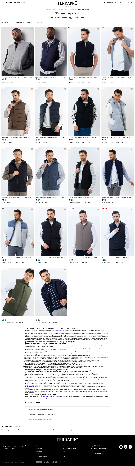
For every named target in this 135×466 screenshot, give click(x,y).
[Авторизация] (131, 2)
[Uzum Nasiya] (55, 462)
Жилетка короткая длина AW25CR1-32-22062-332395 (116, 137)
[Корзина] (128, 2)
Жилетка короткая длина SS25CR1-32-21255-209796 (116, 257)
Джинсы (73, 430)
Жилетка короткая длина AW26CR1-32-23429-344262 (17, 77)
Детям (23, 2)
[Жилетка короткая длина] (17, 51)
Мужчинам (9, 2)
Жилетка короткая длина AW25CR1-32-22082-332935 (16, 137)
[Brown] (3, 139)
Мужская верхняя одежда (8, 430)
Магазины (39, 451)
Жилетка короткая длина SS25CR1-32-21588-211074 (16, 318)
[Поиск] (121, 2)
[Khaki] (3, 320)
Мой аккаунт (39, 454)
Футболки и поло (46, 430)
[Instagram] (121, 447)
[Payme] (39, 462)
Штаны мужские (64, 430)
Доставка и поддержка (69, 448)
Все (52, 17)
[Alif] (62, 462)
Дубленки (64, 17)
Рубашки (55, 430)
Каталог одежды (68, 9)
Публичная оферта (41, 456)
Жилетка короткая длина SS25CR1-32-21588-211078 (49, 318)
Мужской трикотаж (34, 430)
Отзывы (65, 454)
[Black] (70, 139)
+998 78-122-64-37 (108, 2)
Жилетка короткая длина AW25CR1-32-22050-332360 (50, 257)
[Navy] (5, 79)
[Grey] (3, 79)
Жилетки (70, 17)
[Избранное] (124, 2)
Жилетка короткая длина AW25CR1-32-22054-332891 (49, 197)
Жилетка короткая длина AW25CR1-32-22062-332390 (83, 137)
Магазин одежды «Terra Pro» (54, 9)
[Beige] (70, 260)
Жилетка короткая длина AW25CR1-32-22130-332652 (116, 77)
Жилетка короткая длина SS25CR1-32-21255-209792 (83, 257)
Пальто (82, 17)
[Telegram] (125, 447)
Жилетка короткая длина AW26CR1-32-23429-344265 (50, 77)
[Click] (47, 462)
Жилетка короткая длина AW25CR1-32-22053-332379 (83, 197)
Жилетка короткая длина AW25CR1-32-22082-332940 (50, 137)
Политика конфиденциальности (72, 446)
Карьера (38, 446)
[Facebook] (130, 447)
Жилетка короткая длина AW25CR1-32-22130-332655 (83, 77)
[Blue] (72, 139)
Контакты (39, 448)
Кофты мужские (22, 430)
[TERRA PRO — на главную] (67, 4)
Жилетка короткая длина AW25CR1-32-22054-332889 (16, 197)
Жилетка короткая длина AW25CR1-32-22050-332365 (17, 257)
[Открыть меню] (4, 2)
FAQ (64, 451)
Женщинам (16, 2)
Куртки (77, 17)
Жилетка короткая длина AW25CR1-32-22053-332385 (116, 197)
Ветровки (57, 17)
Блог (64, 456)
